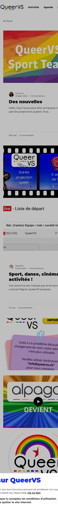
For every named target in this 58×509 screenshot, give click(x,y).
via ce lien (34, 492)
